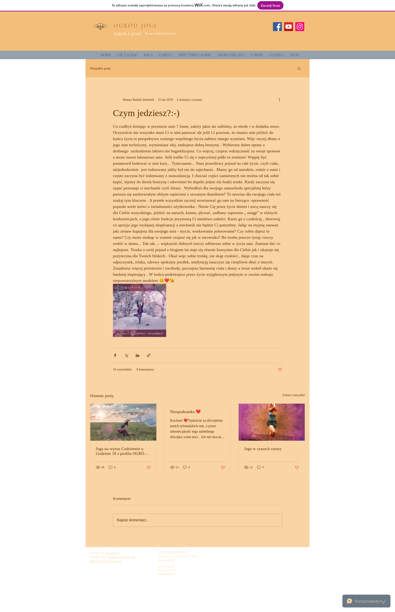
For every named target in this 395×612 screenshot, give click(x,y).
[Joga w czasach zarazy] (272, 422)
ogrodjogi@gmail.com (121, 557)
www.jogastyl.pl (166, 573)
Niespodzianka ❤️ (185, 411)
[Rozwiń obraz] (139, 310)
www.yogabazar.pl (167, 570)
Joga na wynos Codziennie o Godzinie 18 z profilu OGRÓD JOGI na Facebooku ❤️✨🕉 (121, 451)
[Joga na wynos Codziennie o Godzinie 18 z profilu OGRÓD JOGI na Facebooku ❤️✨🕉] (123, 422)
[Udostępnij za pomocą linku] (149, 355)
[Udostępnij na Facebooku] (115, 355)
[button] (299, 68)
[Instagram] (299, 26)
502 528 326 (112, 553)
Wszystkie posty (100, 68)
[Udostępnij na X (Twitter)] (126, 355)
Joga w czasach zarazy (263, 448)
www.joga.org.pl (166, 559)
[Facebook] (277, 26)
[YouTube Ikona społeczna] (288, 26)
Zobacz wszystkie (293, 395)
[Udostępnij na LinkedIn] (137, 355)
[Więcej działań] (279, 99)
